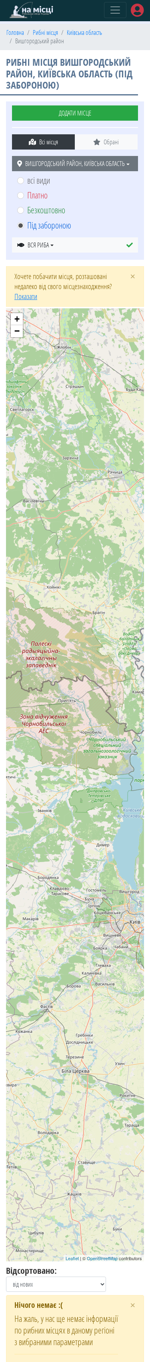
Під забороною (49, 225)
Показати (25, 296)
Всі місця (48, 142)
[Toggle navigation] (115, 10)
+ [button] (17, 319)
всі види (38, 180)
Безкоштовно (46, 210)
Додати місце (75, 113)
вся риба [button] (38, 245)
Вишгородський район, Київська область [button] (75, 163)
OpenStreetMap (102, 1258)
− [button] (17, 331)
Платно (37, 195)
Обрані (111, 142)
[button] (129, 245)
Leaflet (72, 1258)
